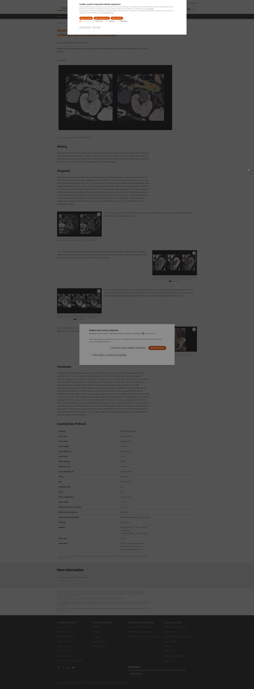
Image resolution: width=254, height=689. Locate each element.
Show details (97, 27)
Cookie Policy (150, 9)
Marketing (124, 21)
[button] (250, 171)
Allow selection (117, 18)
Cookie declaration (85, 27)
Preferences (99, 21)
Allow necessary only (102, 18)
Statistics (112, 21)
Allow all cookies (86, 18)
